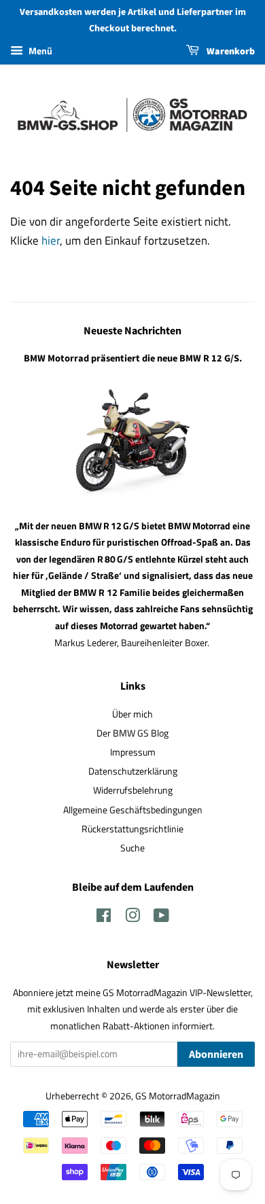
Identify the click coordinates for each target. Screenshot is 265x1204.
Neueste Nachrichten (132, 330)
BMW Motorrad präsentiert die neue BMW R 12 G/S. (133, 358)
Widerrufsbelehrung (133, 790)
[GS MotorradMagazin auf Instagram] (132, 917)
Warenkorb (230, 51)
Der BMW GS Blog (132, 733)
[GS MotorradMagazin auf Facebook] (103, 917)
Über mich (132, 714)
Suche (132, 847)
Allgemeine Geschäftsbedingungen (132, 809)
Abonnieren (216, 1054)
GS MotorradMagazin (177, 1095)
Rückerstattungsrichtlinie (132, 828)
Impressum (133, 752)
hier (50, 240)
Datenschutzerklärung (132, 771)
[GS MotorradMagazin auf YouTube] (161, 917)
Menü (39, 50)
